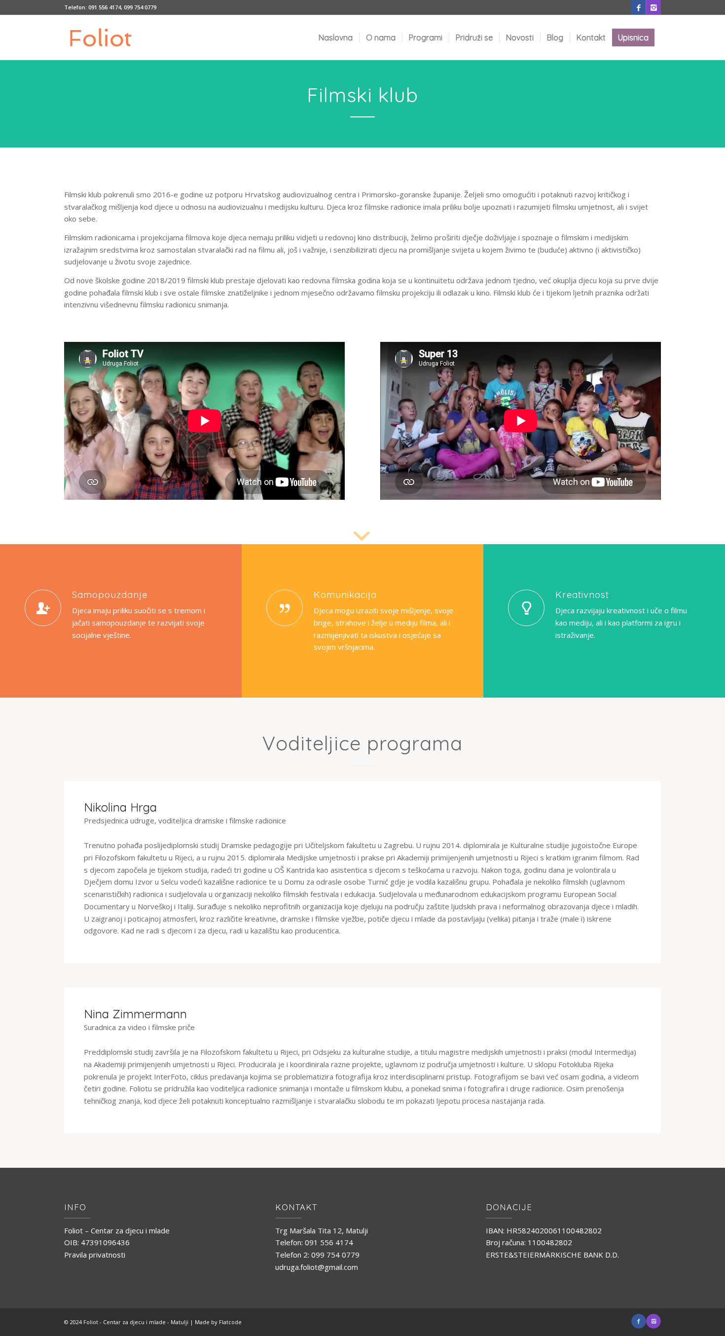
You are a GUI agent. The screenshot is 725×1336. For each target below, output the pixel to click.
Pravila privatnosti (94, 1255)
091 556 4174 (104, 7)
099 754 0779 (140, 7)
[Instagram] (653, 7)
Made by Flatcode (218, 1322)
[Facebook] (638, 7)
